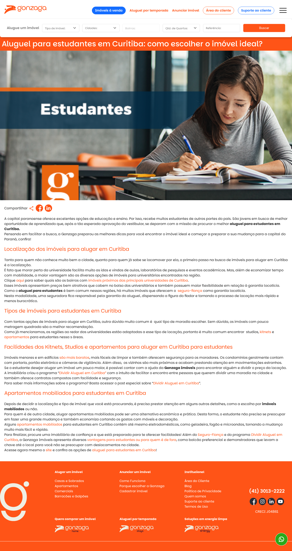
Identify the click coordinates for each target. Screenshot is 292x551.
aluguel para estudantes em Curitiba (124, 450)
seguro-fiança (190, 290)
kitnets (265, 331)
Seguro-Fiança (210, 434)
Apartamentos (66, 486)
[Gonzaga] (25, 10)
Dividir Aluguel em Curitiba (176, 383)
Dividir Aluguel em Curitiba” (82, 372)
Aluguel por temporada (149, 10)
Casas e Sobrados (69, 481)
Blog (188, 486)
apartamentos (16, 337)
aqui (20, 280)
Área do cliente (218, 10)
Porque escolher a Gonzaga (141, 486)
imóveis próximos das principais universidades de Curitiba (138, 280)
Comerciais (64, 491)
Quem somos (195, 496)
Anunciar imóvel (185, 10)
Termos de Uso (196, 506)
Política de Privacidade (202, 491)
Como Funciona (132, 481)
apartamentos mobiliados (39, 424)
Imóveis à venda (108, 10)
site (49, 450)
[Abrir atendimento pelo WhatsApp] (281, 539)
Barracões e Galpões (71, 496)
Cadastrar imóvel (133, 491)
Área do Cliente (196, 481)
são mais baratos (74, 357)
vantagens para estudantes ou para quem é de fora (131, 439)
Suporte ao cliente (256, 10)
